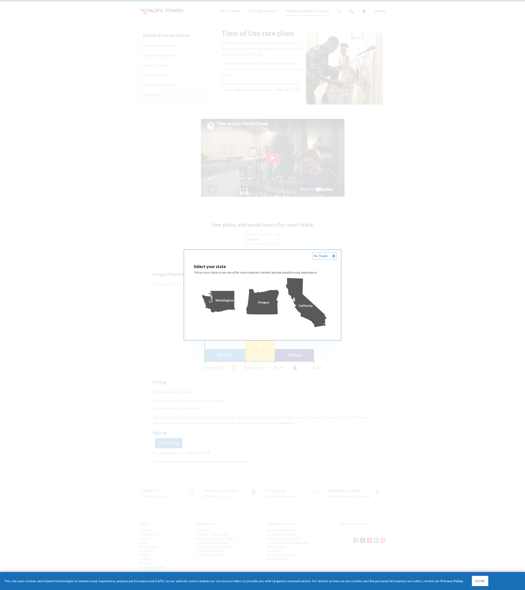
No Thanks (321, 256)
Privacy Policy (452, 581)
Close (480, 581)
